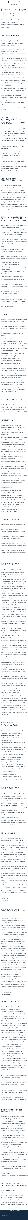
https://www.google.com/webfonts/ (10, 742)
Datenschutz (4, 1215)
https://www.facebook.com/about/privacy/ (15, 981)
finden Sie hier (10, 825)
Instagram (5, 898)
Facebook (5, 896)
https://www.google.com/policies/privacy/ (14, 779)
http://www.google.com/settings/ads (14, 1164)
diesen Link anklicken (8, 703)
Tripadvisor (5, 901)
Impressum (4, 1217)
